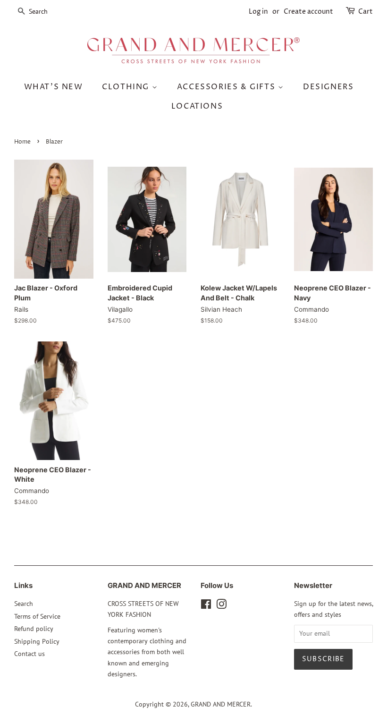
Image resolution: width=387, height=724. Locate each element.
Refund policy (33, 628)
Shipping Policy (36, 641)
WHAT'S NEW (53, 87)
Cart (365, 11)
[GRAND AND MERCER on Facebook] (206, 606)
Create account (308, 11)
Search (23, 603)
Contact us (29, 653)
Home (22, 142)
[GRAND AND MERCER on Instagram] (221, 606)
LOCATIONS (197, 106)
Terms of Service (37, 616)
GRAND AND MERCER (221, 704)
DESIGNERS (328, 87)
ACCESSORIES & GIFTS (227, 87)
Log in (258, 11)
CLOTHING (126, 87)
